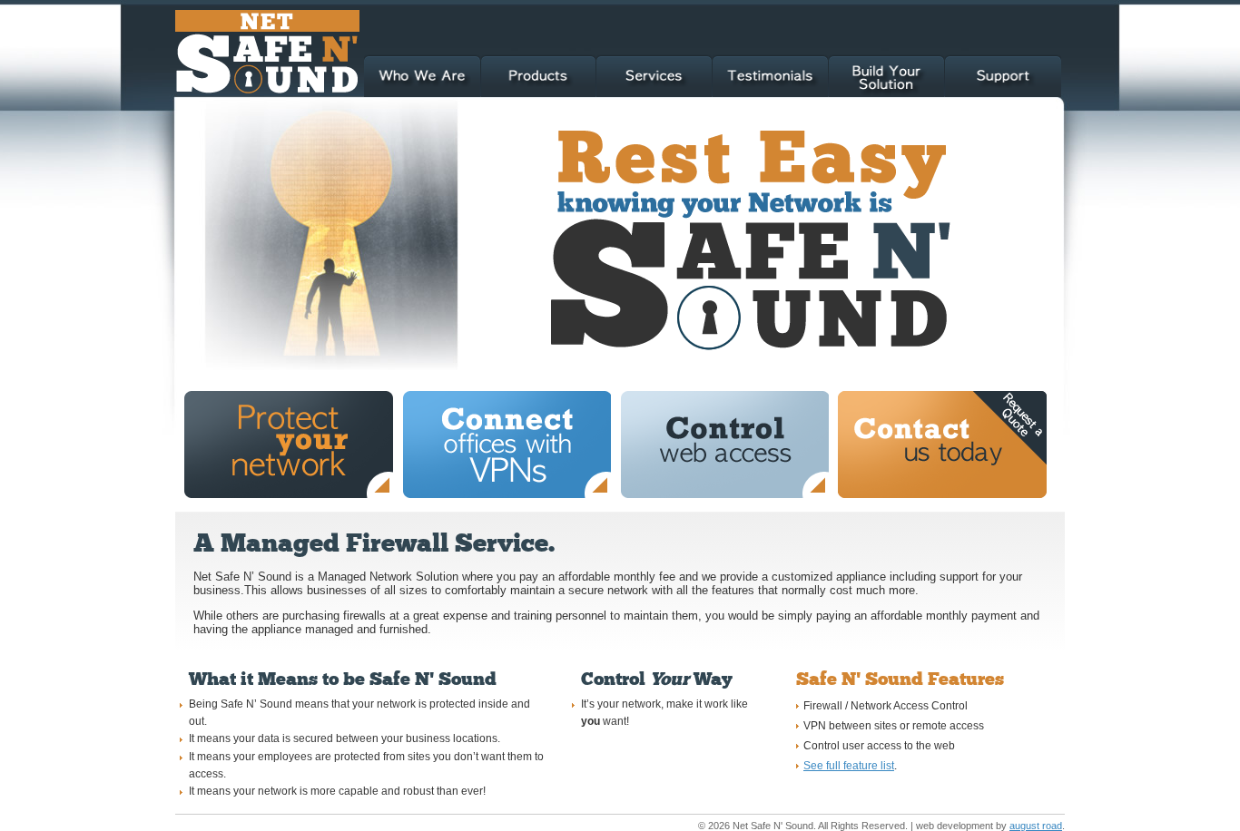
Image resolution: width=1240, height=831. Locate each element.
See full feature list (848, 765)
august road (1035, 825)
